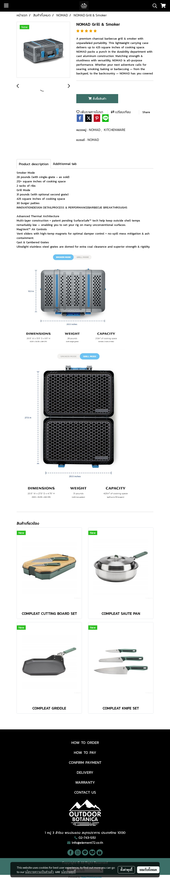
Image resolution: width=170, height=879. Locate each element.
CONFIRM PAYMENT (85, 762)
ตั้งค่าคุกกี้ (126, 870)
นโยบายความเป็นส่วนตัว (39, 872)
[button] (153, 6)
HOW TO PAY (85, 752)
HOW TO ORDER (85, 742)
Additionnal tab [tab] (64, 163)
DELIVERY (85, 772)
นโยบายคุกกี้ (68, 872)
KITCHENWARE (114, 129)
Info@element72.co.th (87, 842)
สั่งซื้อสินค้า (99, 99)
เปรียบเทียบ (122, 111)
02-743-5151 (87, 837)
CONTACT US (85, 792)
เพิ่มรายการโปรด (91, 111)
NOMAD (95, 129)
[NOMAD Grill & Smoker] (43, 50)
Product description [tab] (34, 163)
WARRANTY (85, 782)
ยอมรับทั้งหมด (148, 870)
